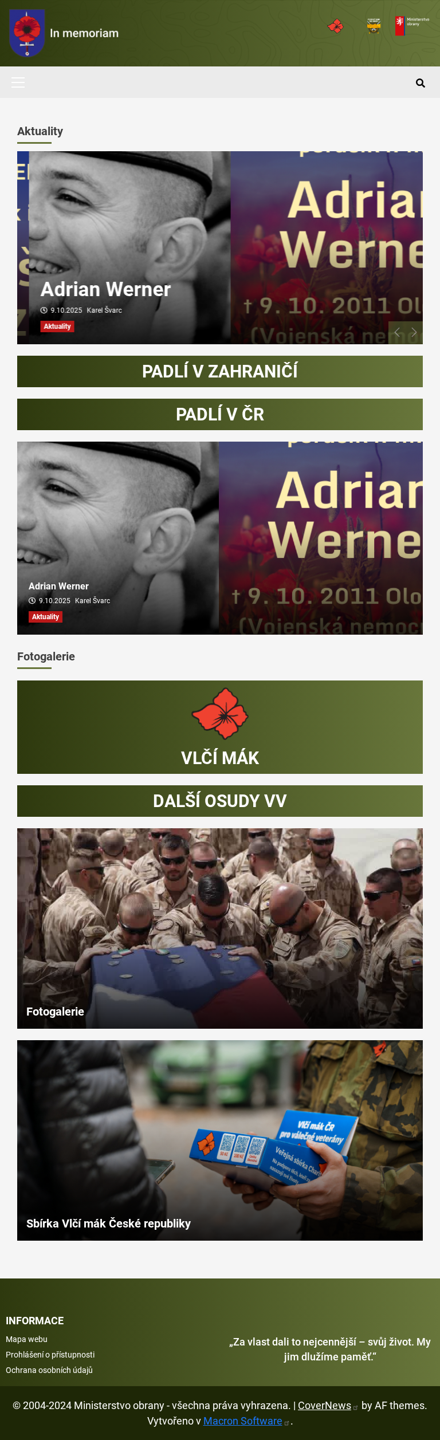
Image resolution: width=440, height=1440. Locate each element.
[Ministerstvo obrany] (375, 26)
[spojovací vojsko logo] (64, 33)
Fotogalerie (46, 656)
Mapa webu (27, 1339)
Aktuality (40, 131)
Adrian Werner (94, 289)
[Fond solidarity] (337, 26)
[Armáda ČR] (414, 26)
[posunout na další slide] (414, 332)
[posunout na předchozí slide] (397, 332)
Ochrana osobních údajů (49, 1370)
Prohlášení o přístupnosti (50, 1354)
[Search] (420, 84)
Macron (242, 1421)
